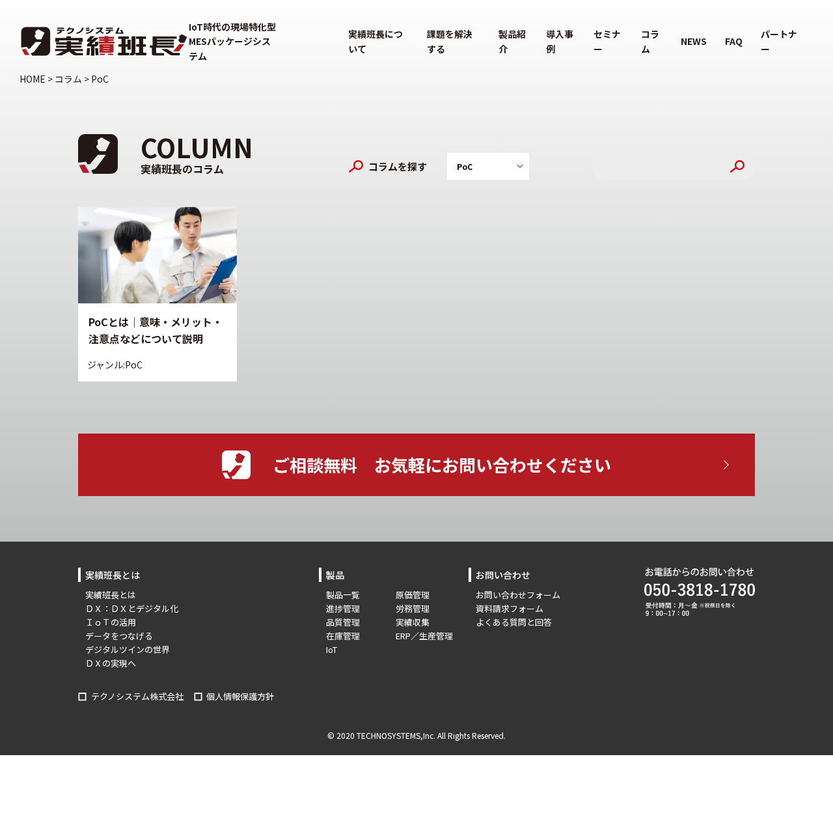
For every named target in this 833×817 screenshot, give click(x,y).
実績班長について (375, 41)
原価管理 (413, 595)
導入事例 (559, 41)
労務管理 (413, 608)
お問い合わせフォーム (518, 595)
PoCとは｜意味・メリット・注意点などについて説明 (156, 330)
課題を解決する (449, 41)
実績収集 (413, 622)
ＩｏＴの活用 (110, 622)
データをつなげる (119, 636)
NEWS (694, 41)
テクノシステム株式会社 (137, 696)
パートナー (779, 41)
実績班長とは (110, 595)
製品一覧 (343, 595)
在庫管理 (343, 636)
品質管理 (343, 622)
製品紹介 (512, 41)
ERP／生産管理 (424, 636)
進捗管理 (343, 608)
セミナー (607, 41)
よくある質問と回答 (514, 622)
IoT (331, 649)
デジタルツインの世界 (127, 649)
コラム (650, 41)
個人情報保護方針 (240, 696)
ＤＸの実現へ (110, 663)
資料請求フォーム (509, 608)
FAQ (734, 41)
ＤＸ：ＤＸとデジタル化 (131, 608)
